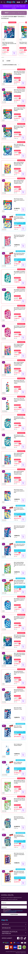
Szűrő (8, 60)
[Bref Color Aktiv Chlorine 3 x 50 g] (8, 713)
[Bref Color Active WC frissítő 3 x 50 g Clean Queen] (8, 859)
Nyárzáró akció (5, 47)
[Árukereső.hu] (23, 947)
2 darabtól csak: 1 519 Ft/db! (20, 550)
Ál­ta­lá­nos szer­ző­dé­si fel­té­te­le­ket (16, 910)
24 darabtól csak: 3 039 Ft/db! (19, 223)
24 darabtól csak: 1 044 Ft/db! (19, 587)
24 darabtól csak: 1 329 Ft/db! (19, 769)
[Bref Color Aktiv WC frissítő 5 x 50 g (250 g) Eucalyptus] (8, 150)
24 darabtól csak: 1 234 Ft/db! (19, 732)
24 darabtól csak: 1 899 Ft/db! (19, 514)
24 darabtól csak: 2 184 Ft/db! (19, 841)
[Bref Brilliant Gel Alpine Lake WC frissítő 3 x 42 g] (8, 277)
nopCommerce (23, 952)
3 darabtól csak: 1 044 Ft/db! (19, 260)
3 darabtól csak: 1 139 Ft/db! (20, 878)
